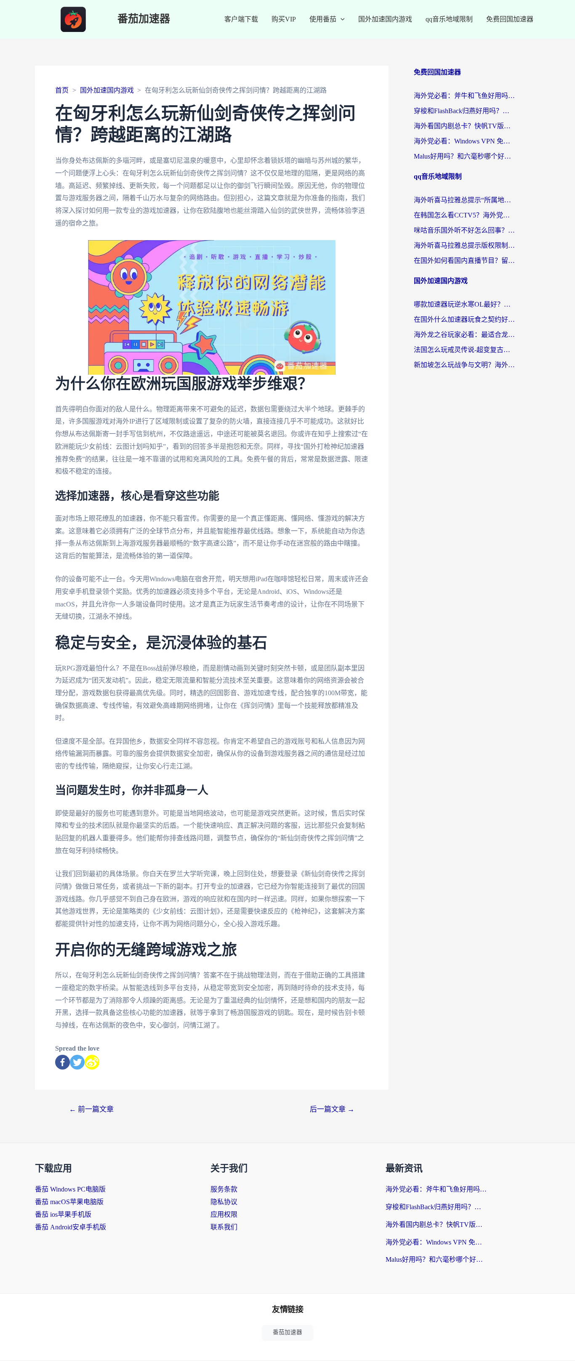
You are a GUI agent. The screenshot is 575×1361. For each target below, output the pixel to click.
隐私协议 (223, 1201)
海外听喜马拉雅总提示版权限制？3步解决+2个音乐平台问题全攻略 (464, 245)
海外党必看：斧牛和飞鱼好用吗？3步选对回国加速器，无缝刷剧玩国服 (464, 95)
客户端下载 (241, 19)
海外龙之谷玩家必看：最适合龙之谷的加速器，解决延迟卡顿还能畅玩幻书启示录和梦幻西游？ (464, 334)
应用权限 (223, 1214)
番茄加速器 (143, 19)
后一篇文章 (332, 1109)
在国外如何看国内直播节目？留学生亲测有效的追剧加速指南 (464, 260)
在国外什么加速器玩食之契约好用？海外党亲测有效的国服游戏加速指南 (464, 319)
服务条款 (223, 1189)
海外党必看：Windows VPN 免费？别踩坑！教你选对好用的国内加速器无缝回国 (464, 141)
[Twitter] (77, 1062)
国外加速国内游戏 (385, 19)
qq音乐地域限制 (449, 19)
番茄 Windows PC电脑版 (70, 1189)
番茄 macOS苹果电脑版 (69, 1201)
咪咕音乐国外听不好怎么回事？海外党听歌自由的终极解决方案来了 (464, 230)
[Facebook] (62, 1062)
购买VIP (284, 19)
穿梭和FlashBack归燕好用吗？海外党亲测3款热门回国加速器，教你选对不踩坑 (464, 110)
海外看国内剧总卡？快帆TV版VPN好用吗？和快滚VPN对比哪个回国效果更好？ (464, 126)
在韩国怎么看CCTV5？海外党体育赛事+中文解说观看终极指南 (464, 215)
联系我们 (223, 1227)
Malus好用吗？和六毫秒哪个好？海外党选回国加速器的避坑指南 (464, 156)
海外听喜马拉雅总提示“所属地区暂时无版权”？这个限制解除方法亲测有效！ (464, 200)
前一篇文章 (91, 1109)
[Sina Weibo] (92, 1062)
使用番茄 (322, 19)
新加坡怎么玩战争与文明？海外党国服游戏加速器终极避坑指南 (464, 364)
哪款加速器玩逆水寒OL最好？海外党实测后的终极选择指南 (464, 304)
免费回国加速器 (509, 19)
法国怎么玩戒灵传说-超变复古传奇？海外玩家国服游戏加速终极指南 (464, 349)
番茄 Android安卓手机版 (70, 1227)
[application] (340, 19)
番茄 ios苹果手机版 (63, 1214)
